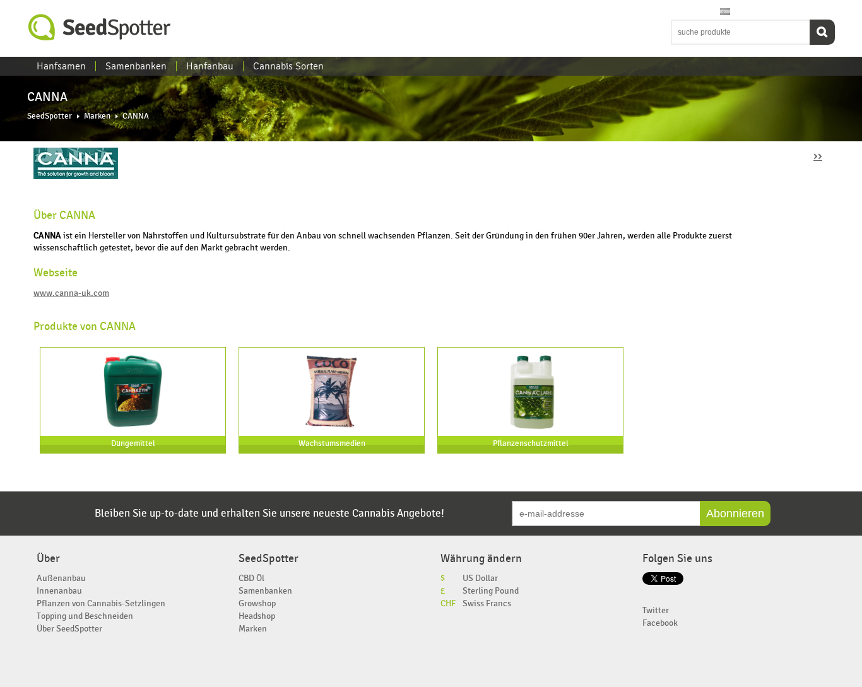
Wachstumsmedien (331, 444)
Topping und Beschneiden (85, 616)
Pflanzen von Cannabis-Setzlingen (101, 603)
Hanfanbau (209, 66)
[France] (701, 12)
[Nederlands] (689, 12)
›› (817, 155)
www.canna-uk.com (71, 293)
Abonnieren (735, 513)
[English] (677, 12)
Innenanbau (59, 590)
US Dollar (480, 578)
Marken (97, 116)
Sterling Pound (491, 590)
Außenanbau (61, 578)
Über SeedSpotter (69, 628)
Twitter (655, 610)
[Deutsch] (713, 12)
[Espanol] (725, 12)
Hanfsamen (61, 66)
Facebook (660, 623)
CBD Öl (251, 578)
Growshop (257, 603)
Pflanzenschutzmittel (531, 444)
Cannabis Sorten (288, 66)
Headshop (257, 616)
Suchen (822, 32)
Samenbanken (136, 66)
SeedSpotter (99, 27)
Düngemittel (133, 444)
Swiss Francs (487, 603)
